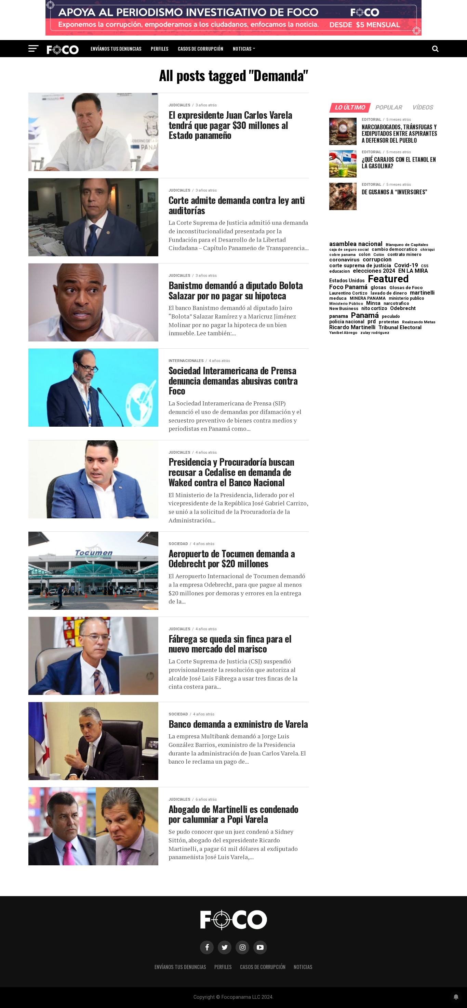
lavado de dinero (389, 293)
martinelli (422, 293)
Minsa (373, 303)
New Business (343, 309)
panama (338, 316)
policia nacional (346, 322)
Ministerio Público (346, 304)
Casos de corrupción (200, 48)
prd (372, 321)
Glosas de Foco (406, 287)
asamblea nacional (356, 244)
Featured (388, 279)
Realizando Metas (419, 322)
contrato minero (404, 255)
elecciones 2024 (374, 271)
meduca (338, 298)
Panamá (365, 315)
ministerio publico (406, 298)
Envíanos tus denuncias (116, 48)
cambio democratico (394, 249)
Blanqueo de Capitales (407, 245)
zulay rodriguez (374, 333)
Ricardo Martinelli (352, 327)
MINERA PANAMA (368, 298)
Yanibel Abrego (343, 333)
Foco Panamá (348, 287)
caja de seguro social (349, 250)
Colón (378, 255)
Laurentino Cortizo (348, 293)
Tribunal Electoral (400, 327)
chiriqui (427, 249)
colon (364, 255)
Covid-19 (406, 265)
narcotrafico (396, 303)
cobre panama (342, 255)
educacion (339, 271)
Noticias (242, 48)
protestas (389, 322)
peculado (391, 316)
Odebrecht (403, 308)
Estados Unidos (347, 281)
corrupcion (377, 259)
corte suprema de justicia (360, 265)
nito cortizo (374, 308)
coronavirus (344, 259)
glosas (378, 287)
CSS (424, 266)
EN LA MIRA (413, 271)
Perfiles (159, 48)
